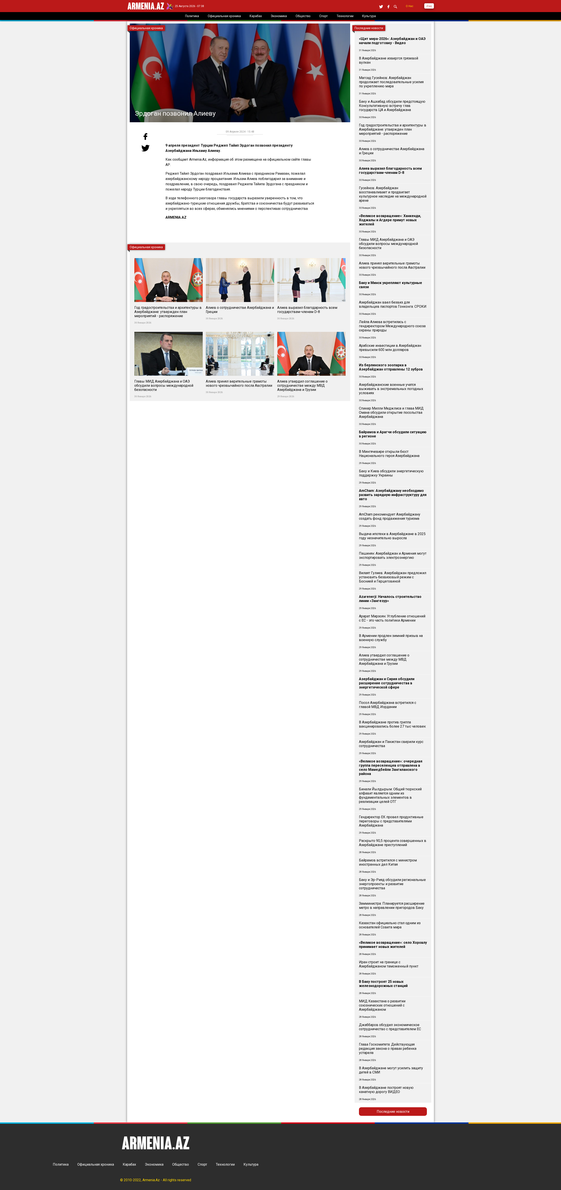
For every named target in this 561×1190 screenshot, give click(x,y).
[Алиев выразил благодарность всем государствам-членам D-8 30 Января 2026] (311, 255)
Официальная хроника (95, 1164)
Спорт (202, 1164)
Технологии (225, 1164)
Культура (250, 1164)
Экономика (154, 1164)
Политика (61, 1164)
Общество (180, 1164)
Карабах (129, 1164)
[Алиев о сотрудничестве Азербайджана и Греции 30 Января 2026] (240, 255)
